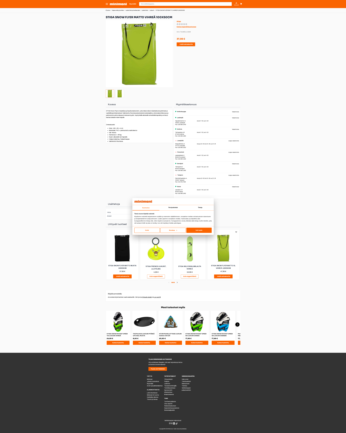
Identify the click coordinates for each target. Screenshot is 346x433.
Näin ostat (185, 379)
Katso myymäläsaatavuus (186, 27)
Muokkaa (172, 230)
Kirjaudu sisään (147, 297)
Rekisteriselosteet (170, 406)
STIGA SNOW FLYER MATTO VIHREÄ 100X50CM (170, 10)
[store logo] (118, 4)
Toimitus (184, 386)
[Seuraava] (177, 282)
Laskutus (167, 383)
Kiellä (147, 230)
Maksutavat (185, 383)
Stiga (179, 21)
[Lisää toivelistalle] (236, 232)
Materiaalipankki (169, 410)
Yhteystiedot (168, 379)
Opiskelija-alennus (152, 397)
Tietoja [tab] (200, 207)
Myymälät (150, 383)
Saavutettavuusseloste (171, 408)
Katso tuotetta (118, 343)
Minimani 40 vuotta (153, 395)
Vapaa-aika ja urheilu (118, 10)
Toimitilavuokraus (169, 388)
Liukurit (152, 10)
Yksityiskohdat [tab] (173, 207)
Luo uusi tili (157, 297)
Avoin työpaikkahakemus (155, 386)
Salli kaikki (199, 230)
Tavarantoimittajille (170, 386)
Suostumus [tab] (146, 207)
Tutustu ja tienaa (152, 399)
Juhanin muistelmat (153, 381)
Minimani (149, 379)
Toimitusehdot (186, 381)
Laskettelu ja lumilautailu (133, 10)
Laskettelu (145, 10)
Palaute (166, 381)
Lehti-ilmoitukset (152, 393)
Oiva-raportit (168, 403)
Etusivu (108, 10)
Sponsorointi (168, 390)
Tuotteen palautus (170, 401)
